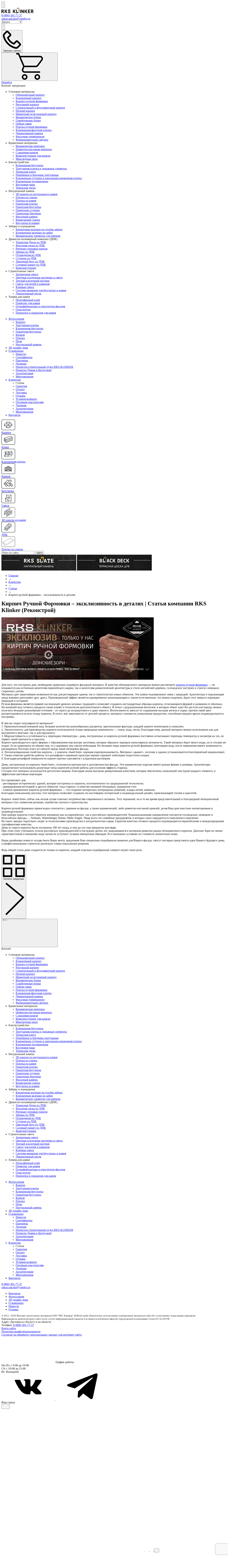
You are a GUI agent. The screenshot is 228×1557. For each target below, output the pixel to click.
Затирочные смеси (27, 274)
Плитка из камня (26, 200)
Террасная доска (25, 187)
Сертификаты (24, 357)
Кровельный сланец (28, 219)
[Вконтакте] (28, 1399)
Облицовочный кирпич (30, 94)
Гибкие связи (24, 123)
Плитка (20, 338)
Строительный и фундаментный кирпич (40, 107)
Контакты (14, 414)
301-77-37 (11, 15)
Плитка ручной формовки (31, 126)
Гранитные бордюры (28, 213)
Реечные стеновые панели (32, 248)
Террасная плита (26, 171)
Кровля (20, 334)
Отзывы (20, 395)
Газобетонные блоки (28, 120)
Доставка (21, 392)
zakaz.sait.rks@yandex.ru (15, 18)
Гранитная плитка (27, 203)
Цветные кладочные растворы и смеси (39, 277)
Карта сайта (8, 1328)
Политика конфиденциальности (20, 1331)
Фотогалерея (16, 318)
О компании (16, 350)
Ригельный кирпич (27, 104)
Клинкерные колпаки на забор (34, 232)
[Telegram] (82, 1399)
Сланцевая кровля (27, 152)
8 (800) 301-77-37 (23, 1325)
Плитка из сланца (26, 197)
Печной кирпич (25, 110)
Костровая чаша (25, 184)
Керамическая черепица (30, 146)
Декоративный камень (29, 133)
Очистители (23, 309)
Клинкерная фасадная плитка (33, 130)
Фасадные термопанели (30, 136)
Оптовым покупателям (30, 402)
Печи (19, 341)
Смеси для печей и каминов (33, 283)
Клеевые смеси (25, 287)
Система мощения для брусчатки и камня (41, 290)
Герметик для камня (28, 303)
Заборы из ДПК (25, 251)
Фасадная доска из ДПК (30, 245)
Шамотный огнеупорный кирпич (36, 114)
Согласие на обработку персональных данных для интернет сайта (41, 1334)
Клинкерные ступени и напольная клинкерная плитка (49, 178)
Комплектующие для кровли (33, 155)
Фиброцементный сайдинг (32, 139)
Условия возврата (26, 398)
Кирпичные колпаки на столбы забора (39, 229)
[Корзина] (29, 67)
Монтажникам (24, 376)
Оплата (20, 389)
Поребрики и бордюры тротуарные (37, 174)
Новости (21, 354)
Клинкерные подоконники (32, 181)
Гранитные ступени (28, 210)
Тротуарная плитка (27, 325)
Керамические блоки (28, 117)
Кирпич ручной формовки (32, 101)
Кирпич (20, 322)
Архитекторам (24, 373)
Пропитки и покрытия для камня (36, 312)
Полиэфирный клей (28, 299)
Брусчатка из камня (27, 223)
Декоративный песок (28, 293)
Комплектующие (26, 267)
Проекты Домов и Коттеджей (33, 370)
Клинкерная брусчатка (29, 165)
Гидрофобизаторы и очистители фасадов (40, 306)
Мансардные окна (27, 158)
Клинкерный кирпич (28, 98)
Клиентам (15, 379)
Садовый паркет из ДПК (31, 264)
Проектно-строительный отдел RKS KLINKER (44, 366)
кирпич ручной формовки (192, 684)
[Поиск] (3, 4)
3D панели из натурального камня (36, 194)
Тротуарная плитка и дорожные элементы (41, 168)
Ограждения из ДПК (28, 255)
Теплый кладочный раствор (33, 280)
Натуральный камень (29, 344)
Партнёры (22, 360)
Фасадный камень (27, 216)
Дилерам (21, 363)
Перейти (6, 82)
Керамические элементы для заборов (38, 235)
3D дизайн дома (18, 347)
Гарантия (21, 386)
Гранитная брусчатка (28, 207)
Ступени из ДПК (26, 258)
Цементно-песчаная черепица (34, 149)
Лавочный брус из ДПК (30, 261)
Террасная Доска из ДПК (31, 242)
